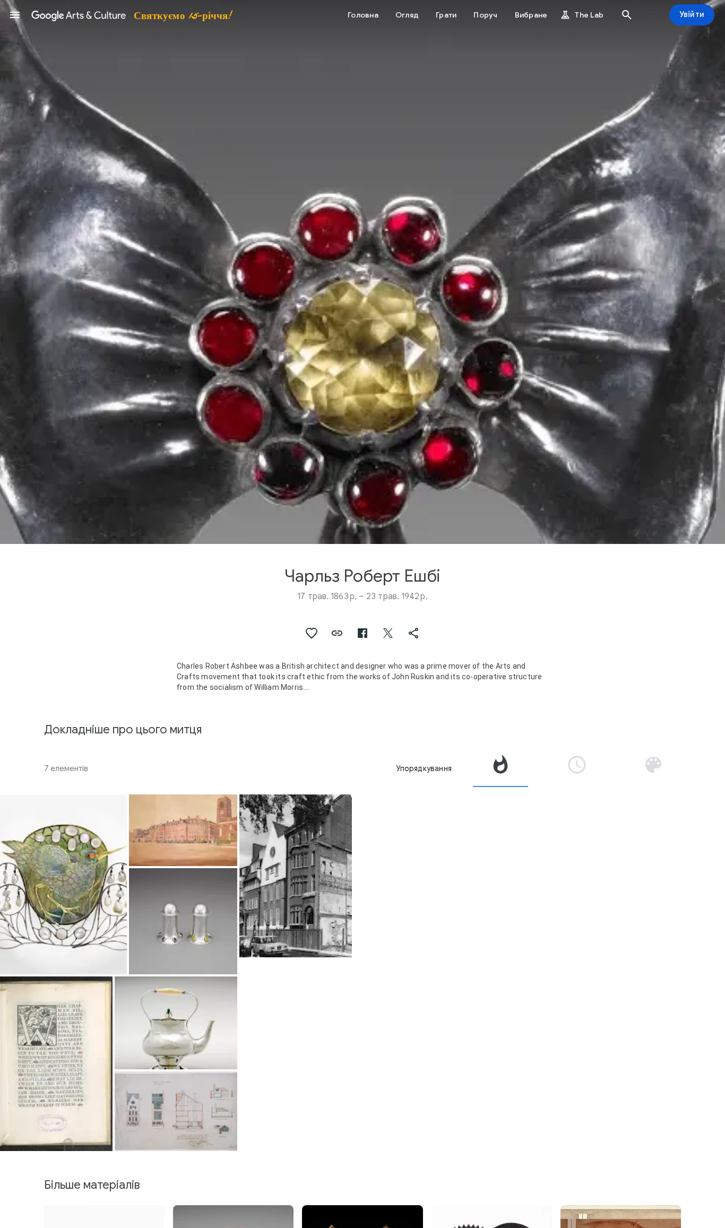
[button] (15, 15)
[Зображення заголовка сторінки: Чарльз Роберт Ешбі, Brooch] (362, 272)
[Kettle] (176, 1022)
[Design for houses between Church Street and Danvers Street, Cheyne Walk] (183, 830)
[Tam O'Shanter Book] (56, 1063)
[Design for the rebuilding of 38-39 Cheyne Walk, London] (176, 1111)
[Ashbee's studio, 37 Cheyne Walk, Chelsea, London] (295, 875)
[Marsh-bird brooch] (63, 884)
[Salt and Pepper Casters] (183, 921)
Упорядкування (424, 768)
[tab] (500, 768)
